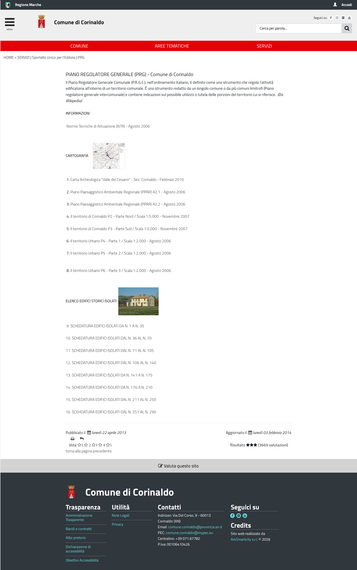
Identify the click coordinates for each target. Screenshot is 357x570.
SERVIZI (264, 46)
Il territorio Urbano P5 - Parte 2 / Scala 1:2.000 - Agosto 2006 (120, 253)
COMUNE (79, 46)
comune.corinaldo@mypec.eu (189, 532)
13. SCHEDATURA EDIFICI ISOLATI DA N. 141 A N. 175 (109, 375)
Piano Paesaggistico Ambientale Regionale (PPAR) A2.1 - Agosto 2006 (127, 192)
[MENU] (9, 20)
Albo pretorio (76, 537)
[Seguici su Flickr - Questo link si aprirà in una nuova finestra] (343, 18)
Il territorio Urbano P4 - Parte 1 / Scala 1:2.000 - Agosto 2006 (120, 241)
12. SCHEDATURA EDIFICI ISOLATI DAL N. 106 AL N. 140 (111, 363)
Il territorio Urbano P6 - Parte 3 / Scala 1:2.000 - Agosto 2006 (120, 270)
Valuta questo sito (181, 465)
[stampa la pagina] (73, 439)
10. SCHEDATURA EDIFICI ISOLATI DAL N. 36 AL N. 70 (109, 338)
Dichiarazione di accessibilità (78, 549)
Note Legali (120, 515)
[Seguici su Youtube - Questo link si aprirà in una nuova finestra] (349, 18)
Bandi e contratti (79, 529)
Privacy (117, 524)
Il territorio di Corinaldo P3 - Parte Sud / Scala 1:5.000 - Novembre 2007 (129, 229)
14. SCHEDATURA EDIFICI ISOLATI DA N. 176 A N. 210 (109, 387)
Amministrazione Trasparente (79, 517)
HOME (9, 57)
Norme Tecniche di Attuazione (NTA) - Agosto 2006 (108, 126)
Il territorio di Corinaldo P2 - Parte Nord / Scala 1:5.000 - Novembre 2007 (129, 216)
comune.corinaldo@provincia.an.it (195, 527)
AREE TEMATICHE (172, 46)
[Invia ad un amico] (82, 439)
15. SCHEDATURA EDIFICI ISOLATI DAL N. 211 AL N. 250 (111, 399)
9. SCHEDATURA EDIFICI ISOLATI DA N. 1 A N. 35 (105, 326)
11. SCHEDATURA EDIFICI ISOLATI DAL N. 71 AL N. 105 (110, 350)
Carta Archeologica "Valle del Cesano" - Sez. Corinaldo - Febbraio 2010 (127, 179)
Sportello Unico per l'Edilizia (53, 57)
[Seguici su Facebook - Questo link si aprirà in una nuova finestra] (330, 18)
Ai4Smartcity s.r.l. (244, 539)
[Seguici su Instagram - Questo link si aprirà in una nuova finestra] (337, 18)
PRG (81, 57)
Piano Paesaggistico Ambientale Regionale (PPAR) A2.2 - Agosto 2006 (127, 204)
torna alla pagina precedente (89, 451)
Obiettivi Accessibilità (82, 560)
